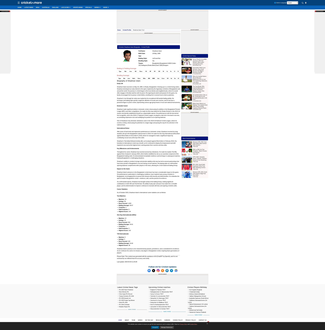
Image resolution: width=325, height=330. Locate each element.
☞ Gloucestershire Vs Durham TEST (159, 309)
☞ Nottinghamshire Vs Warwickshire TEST (161, 292)
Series (97, 7)
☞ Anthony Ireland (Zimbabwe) (196, 294)
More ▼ (106, 7)
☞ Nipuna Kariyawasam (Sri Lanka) (198, 304)
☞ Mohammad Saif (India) (195, 310)
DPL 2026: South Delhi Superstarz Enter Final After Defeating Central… (199, 166)
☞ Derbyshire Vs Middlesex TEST (158, 302)
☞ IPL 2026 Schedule (123, 304)
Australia (45, 7)
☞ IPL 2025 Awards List (124, 298)
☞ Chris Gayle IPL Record (125, 294)
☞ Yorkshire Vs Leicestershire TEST (159, 296)
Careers (167, 320)
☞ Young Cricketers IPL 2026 (126, 296)
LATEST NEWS (28, 7)
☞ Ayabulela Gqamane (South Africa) (198, 298)
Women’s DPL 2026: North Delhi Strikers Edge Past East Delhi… (200, 173)
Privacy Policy (191, 320)
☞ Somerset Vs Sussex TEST (157, 300)
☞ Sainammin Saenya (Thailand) (197, 312)
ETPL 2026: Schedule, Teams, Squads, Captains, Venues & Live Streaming (200, 158)
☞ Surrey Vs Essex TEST (156, 294)
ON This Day (149, 320)
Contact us (203, 320)
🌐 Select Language (280, 2)
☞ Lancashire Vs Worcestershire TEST (160, 306)
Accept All (155, 327)
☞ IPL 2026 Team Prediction (125, 290)
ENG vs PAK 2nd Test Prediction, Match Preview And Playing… (200, 151)
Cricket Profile (127, 30)
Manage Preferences (166, 327)
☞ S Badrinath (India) (194, 292)
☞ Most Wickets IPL (123, 292)
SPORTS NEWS (78, 7)
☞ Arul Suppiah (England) (195, 290)
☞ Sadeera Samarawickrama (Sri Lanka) (197, 307)
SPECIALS (88, 7)
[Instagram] (158, 270)
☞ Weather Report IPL (124, 306)
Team (133, 320)
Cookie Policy (178, 320)
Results (159, 320)
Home (19, 7)
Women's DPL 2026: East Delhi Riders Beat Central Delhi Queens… (200, 143)
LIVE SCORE (66, 7)
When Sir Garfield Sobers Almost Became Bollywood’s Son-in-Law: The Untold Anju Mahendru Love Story (200, 79)
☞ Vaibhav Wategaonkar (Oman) (197, 296)
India (37, 7)
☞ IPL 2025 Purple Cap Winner (126, 300)
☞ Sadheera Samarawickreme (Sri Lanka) (197, 301)
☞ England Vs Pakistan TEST (157, 290)
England (55, 7)
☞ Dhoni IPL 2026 (122, 302)
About (127, 320)
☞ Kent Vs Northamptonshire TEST (159, 304)
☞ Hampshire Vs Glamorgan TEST (158, 298)
